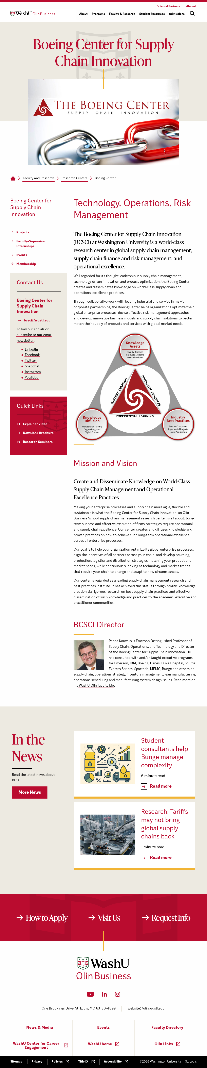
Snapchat (32, 366)
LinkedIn (31, 349)
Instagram (33, 372)
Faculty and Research (38, 178)
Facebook (32, 355)
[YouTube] (90, 995)
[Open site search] (192, 13)
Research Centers (74, 178)
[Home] (12, 178)
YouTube (31, 378)
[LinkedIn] (104, 995)
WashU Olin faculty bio (96, 685)
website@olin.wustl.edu (146, 1008)
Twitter (30, 361)
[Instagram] (117, 995)
